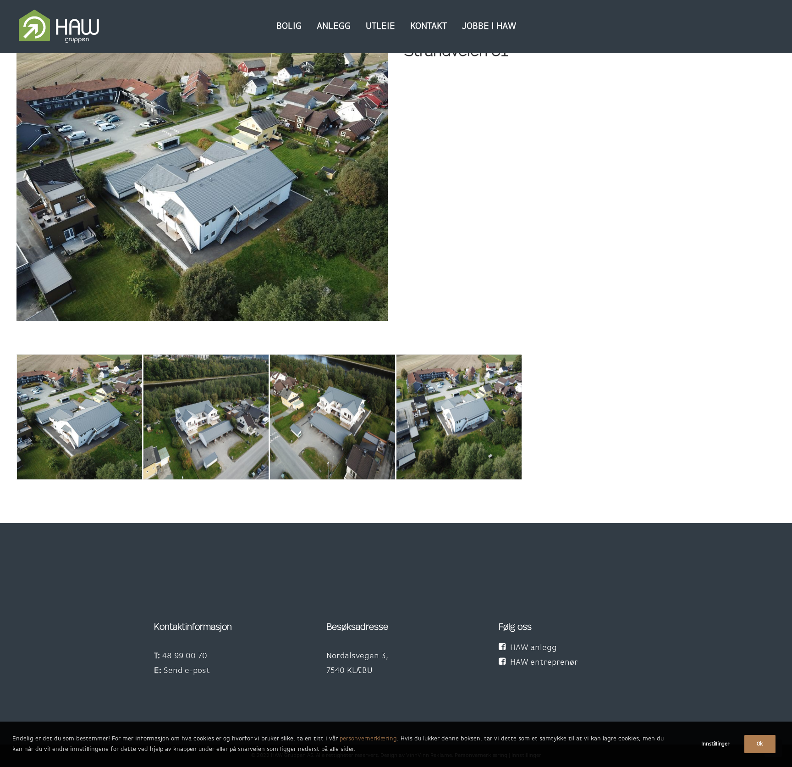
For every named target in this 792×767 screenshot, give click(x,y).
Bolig (289, 26)
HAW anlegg (533, 648)
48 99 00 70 (184, 656)
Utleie (380, 26)
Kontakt (428, 26)
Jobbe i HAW (489, 26)
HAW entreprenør (544, 663)
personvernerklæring (368, 739)
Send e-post (187, 671)
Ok (760, 744)
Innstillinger (715, 744)
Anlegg (334, 26)
